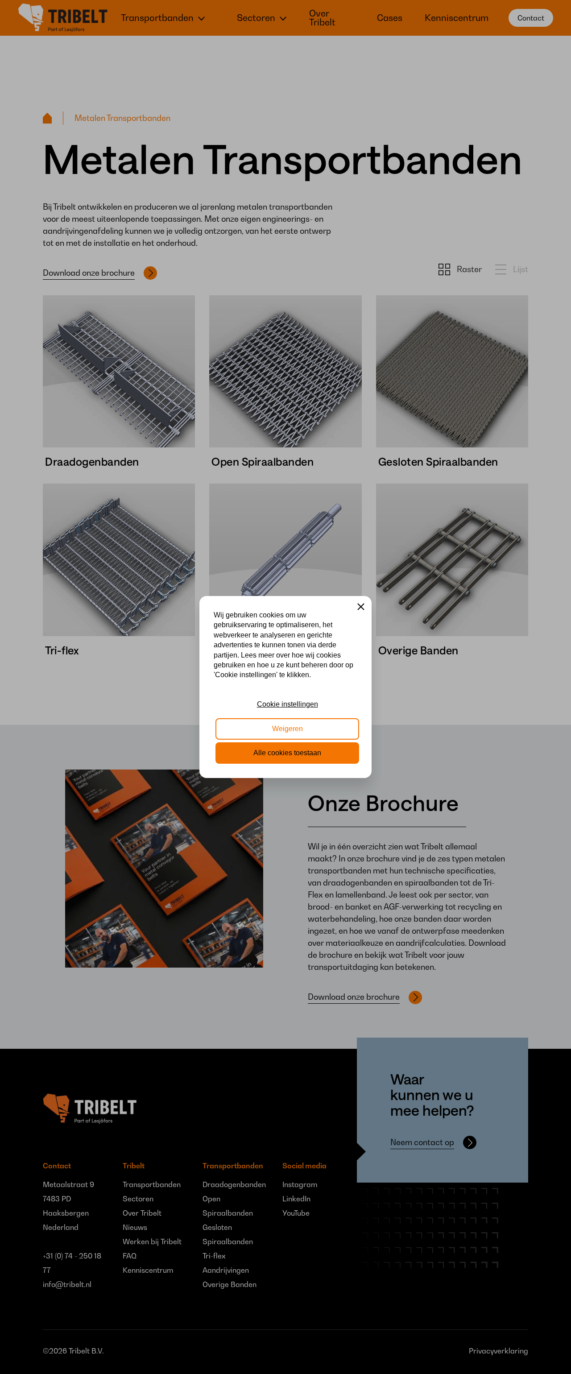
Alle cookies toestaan (287, 753)
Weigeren (287, 729)
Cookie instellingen (287, 704)
